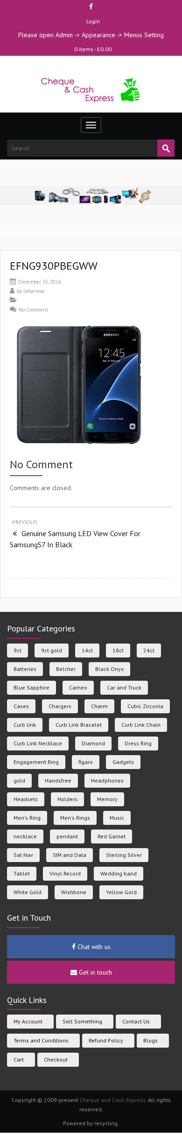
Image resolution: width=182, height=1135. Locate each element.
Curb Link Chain (141, 724)
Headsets (26, 799)
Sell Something (82, 1021)
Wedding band (118, 873)
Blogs (150, 1040)
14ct (87, 650)
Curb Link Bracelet (79, 724)
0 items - (93, 49)
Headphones (107, 780)
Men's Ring (27, 817)
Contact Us (136, 1021)
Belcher (66, 668)
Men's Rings (75, 817)
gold (19, 780)
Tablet (22, 873)
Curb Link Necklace (38, 743)
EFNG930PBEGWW (54, 266)
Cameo (78, 687)
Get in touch (94, 972)
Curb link (25, 724)
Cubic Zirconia (145, 706)
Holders (67, 799)
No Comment (33, 309)
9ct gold (51, 650)
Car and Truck (124, 687)
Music (117, 817)
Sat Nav (23, 854)
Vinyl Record (65, 873)
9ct (17, 650)
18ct (118, 650)
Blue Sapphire (31, 687)
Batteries (25, 668)
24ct (148, 650)
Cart (19, 1059)
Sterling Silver (124, 854)
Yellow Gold (121, 892)
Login (93, 21)
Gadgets (123, 761)
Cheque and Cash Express (113, 1099)
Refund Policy (106, 1040)
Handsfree (58, 780)
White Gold (28, 892)
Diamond (93, 743)
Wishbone (73, 892)
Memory (107, 799)
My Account (28, 1021)
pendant (67, 836)
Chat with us (93, 947)
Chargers (60, 706)
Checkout (56, 1059)
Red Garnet (112, 836)
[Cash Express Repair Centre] (91, 89)
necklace (25, 836)
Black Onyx (109, 668)
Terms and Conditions (41, 1040)
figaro (85, 761)
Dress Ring (138, 743)
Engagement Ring (36, 761)
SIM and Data (69, 854)
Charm (99, 706)
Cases (21, 706)
